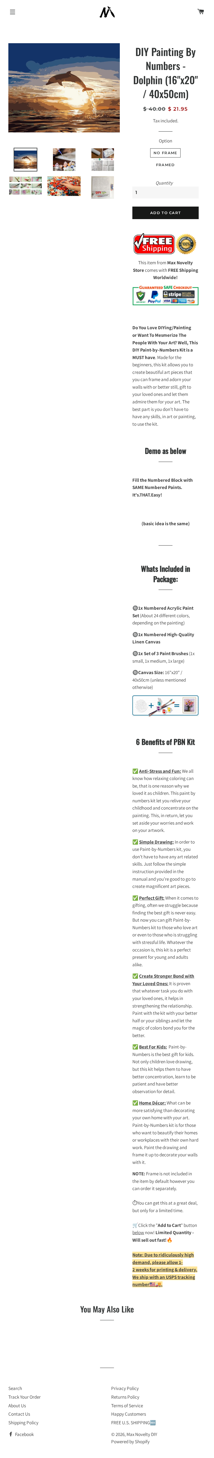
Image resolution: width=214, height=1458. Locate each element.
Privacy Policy (125, 1388)
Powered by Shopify (130, 1441)
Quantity (164, 183)
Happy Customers (128, 1414)
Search (15, 1388)
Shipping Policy (23, 1423)
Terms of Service (127, 1406)
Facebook (24, 1434)
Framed (165, 165)
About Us (17, 1406)
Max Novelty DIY (142, 1434)
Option (165, 141)
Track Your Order (24, 1397)
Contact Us (19, 1414)
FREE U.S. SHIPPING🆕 (133, 1423)
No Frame (165, 153)
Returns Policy (125, 1397)
